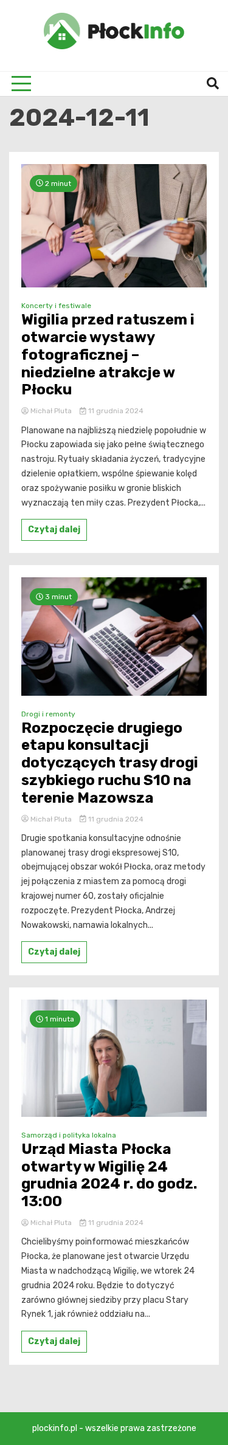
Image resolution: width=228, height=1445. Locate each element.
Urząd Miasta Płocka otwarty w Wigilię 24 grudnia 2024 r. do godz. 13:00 (109, 1175)
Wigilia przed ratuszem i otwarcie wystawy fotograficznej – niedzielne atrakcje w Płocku (108, 354)
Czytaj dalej (54, 529)
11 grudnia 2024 (114, 411)
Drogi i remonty (48, 714)
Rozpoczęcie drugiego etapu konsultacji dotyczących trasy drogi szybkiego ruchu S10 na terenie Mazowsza (109, 762)
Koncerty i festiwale (56, 305)
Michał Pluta (51, 411)
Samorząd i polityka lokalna (68, 1135)
